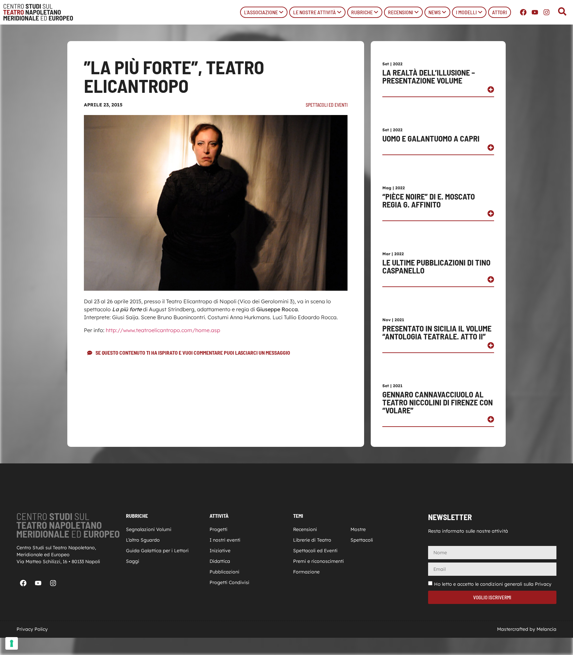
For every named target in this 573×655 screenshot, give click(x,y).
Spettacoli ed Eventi (327, 105)
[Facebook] (523, 12)
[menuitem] (263, 12)
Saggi (132, 561)
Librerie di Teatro (312, 540)
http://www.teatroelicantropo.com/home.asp (163, 330)
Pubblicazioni (224, 572)
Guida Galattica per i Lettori (157, 551)
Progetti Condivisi (229, 582)
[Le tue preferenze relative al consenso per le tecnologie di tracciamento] (11, 643)
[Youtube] (535, 12)
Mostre (358, 529)
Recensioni (305, 529)
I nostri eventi (225, 540)
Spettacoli (361, 540)
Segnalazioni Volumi (148, 529)
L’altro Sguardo (143, 540)
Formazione (306, 572)
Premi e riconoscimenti (318, 561)
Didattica (220, 561)
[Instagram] (546, 12)
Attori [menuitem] (499, 12)
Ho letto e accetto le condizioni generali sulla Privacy (492, 584)
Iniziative (220, 551)
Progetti (218, 529)
